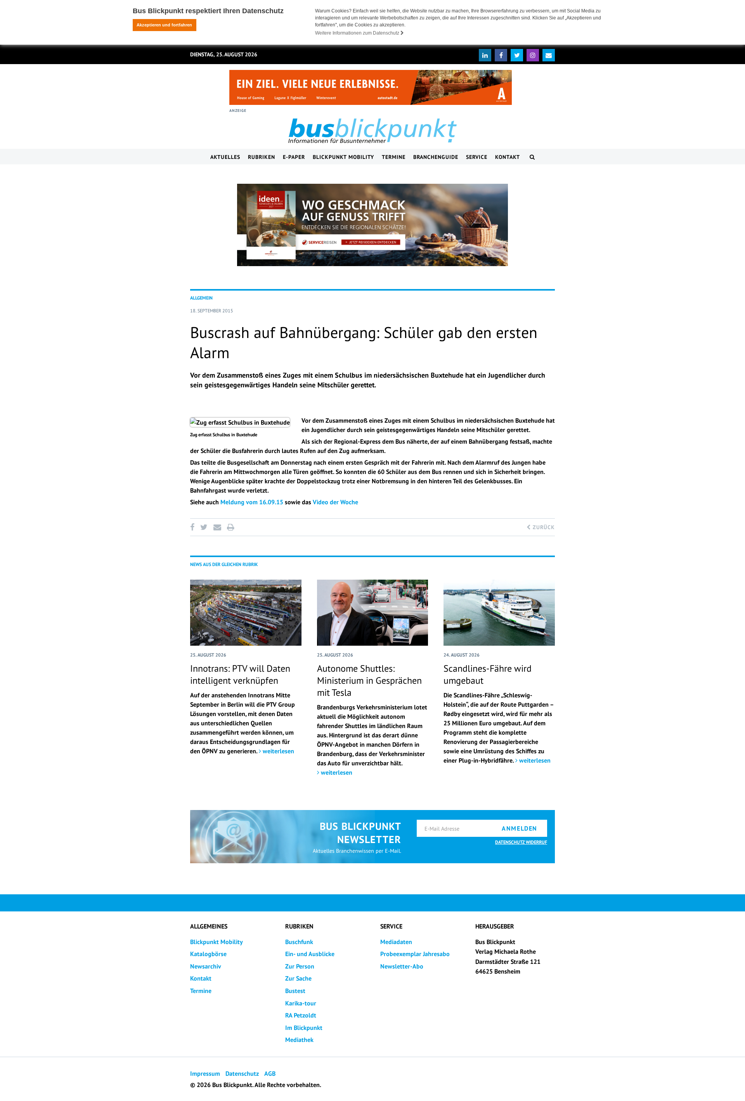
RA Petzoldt (300, 1015)
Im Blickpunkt (303, 1027)
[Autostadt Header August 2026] (370, 87)
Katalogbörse (208, 954)
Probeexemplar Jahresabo (415, 954)
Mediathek (299, 1040)
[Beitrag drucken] (230, 527)
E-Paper (294, 156)
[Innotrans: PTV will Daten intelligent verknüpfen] (245, 613)
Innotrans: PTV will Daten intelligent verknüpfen (240, 674)
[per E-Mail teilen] (217, 527)
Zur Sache (298, 978)
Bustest (295, 991)
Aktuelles (225, 156)
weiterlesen (277, 751)
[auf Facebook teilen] (193, 527)
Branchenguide (435, 156)
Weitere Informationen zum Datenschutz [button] (357, 33)
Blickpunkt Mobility (343, 156)
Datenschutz (242, 1073)
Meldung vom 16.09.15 (251, 502)
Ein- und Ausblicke (309, 954)
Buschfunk (299, 942)
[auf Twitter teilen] (203, 527)
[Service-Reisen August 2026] (372, 225)
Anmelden (519, 828)
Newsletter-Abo (401, 966)
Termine (393, 156)
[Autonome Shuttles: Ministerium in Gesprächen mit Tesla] (372, 613)
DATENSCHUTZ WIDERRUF (521, 842)
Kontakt (507, 156)
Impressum (205, 1073)
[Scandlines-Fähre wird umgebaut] (499, 613)
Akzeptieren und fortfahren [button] (164, 25)
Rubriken (261, 156)
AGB (269, 1073)
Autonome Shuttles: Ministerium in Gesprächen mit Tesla (369, 680)
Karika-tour (300, 1003)
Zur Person (299, 966)
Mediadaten (396, 942)
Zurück (543, 527)
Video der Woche (335, 502)
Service (476, 156)
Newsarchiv (205, 966)
